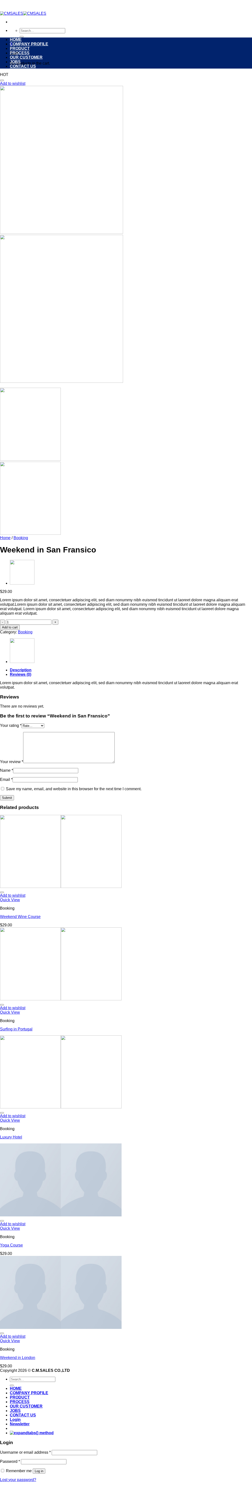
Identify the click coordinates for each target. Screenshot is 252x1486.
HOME (16, 39)
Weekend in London (17, 1358)
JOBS (15, 62)
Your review (11, 762)
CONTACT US (23, 66)
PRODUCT (20, 48)
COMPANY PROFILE (29, 44)
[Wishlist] (2, 80)
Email (6, 779)
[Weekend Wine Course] (22, 583)
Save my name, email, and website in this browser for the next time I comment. (74, 789)
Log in (39, 1471)
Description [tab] (21, 670)
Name (6, 770)
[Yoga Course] (61, 1215)
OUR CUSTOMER (26, 57)
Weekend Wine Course (20, 917)
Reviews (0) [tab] (20, 674)
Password (10, 1461)
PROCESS (20, 53)
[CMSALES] (23, 13)
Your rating (10, 725)
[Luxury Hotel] (61, 1107)
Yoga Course (11, 1245)
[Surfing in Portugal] (61, 999)
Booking (21, 538)
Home (5, 538)
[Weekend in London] (61, 1327)
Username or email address (25, 1452)
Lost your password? (18, 1480)
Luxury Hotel (11, 1137)
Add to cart (10, 627)
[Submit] (22, 36)
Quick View (10, 900)
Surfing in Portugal (16, 1029)
